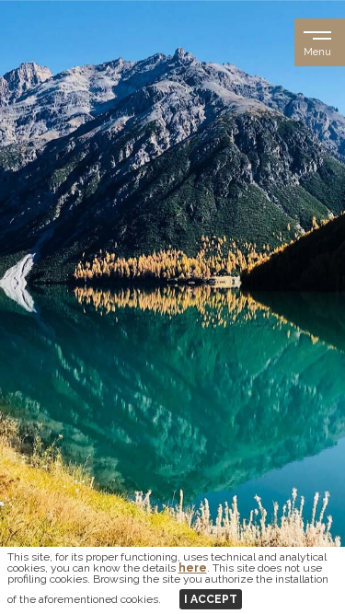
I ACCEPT (210, 599)
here (192, 568)
